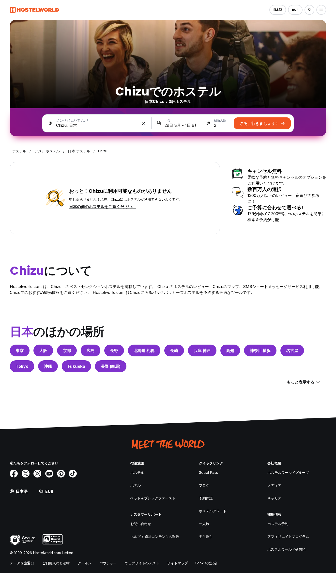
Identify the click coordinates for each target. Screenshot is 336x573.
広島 (90, 350)
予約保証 (206, 498)
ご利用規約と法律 (56, 563)
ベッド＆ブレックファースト (152, 498)
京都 (67, 350)
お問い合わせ (140, 524)
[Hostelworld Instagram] (37, 474)
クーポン (85, 563)
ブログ (204, 485)
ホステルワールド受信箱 (286, 549)
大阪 (43, 350)
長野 (114, 350)
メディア (274, 485)
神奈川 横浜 (260, 350)
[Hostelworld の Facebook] (14, 474)
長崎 (174, 350)
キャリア (274, 498)
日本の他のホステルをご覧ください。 (102, 206)
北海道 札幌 (144, 350)
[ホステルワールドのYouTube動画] (49, 474)
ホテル (135, 485)
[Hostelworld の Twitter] (26, 474)
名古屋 (292, 350)
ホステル (137, 472)
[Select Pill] (309, 10)
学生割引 (206, 536)
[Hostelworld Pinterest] (61, 474)
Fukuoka (76, 366)
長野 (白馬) (111, 366)
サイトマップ (177, 563)
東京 (20, 350)
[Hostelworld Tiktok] (73, 474)
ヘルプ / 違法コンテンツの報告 (154, 536)
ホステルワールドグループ (288, 472)
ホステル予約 (277, 524)
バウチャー (108, 563)
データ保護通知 (22, 563)
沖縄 (48, 366)
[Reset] (144, 123)
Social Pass (208, 472)
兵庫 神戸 (202, 350)
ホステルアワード (213, 511)
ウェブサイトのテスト (141, 563)
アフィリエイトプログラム (288, 536)
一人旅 (204, 524)
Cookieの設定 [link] (206, 563)
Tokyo (22, 366)
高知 (230, 350)
